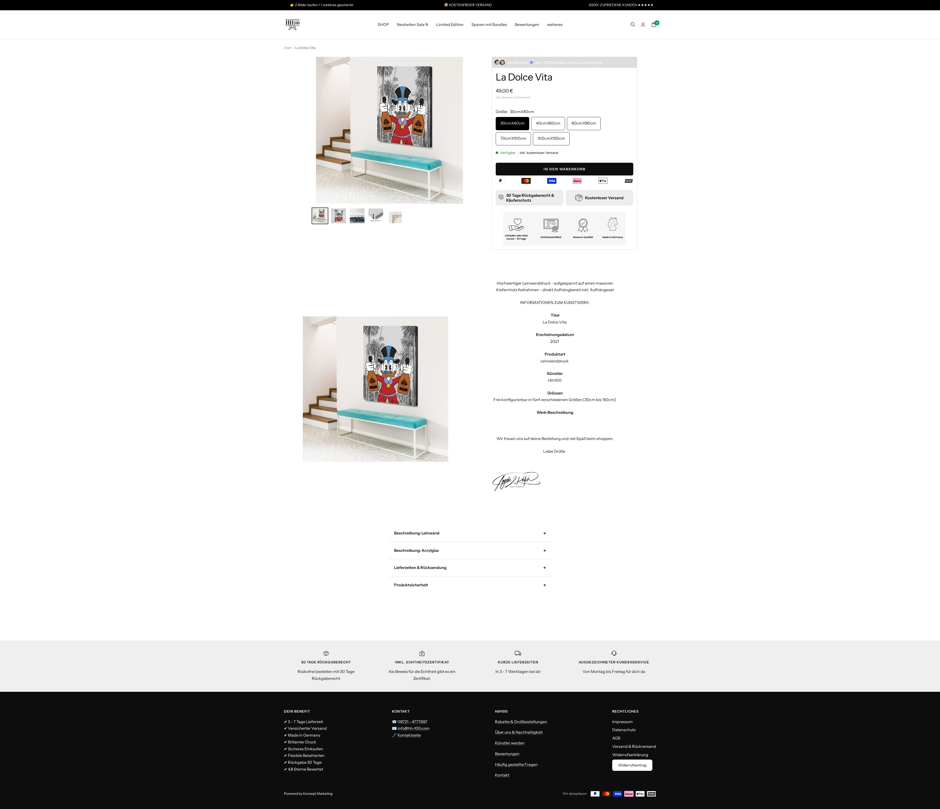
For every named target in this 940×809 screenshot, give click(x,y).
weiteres (555, 24)
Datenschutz (624, 729)
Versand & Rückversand (634, 746)
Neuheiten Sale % (412, 24)
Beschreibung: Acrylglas (416, 550)
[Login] (643, 25)
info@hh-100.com (414, 728)
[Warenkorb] (653, 24)
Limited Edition (450, 24)
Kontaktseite (409, 735)
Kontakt (502, 775)
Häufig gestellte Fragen (516, 764)
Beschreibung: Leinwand (416, 533)
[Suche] (633, 24)
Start (288, 48)
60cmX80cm (584, 123)
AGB (616, 738)
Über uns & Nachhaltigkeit (519, 732)
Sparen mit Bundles (489, 24)
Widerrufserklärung (630, 754)
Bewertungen (527, 24)
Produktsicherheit (411, 584)
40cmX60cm (548, 123)
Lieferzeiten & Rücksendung (420, 567)
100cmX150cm (551, 138)
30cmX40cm (512, 123)
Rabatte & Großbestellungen (521, 721)
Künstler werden (510, 742)
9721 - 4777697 (413, 721)
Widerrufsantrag (632, 765)
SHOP (383, 24)
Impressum (622, 721)
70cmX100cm (513, 138)
